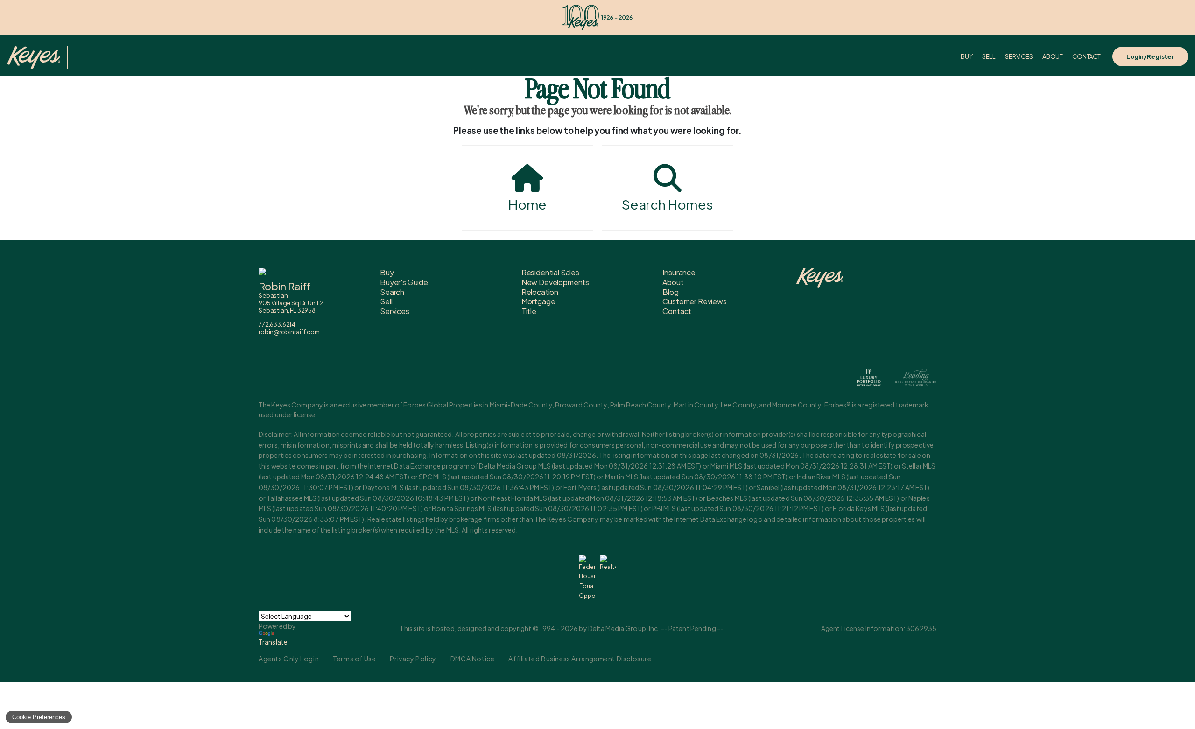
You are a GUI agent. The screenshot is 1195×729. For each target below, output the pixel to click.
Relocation (539, 292)
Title (528, 311)
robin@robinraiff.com (289, 332)
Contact (1086, 56)
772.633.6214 (277, 324)
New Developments (555, 282)
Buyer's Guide (404, 282)
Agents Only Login (289, 658)
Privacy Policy (413, 658)
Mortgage (538, 301)
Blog (670, 292)
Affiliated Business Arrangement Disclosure (579, 658)
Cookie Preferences (38, 717)
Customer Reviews (694, 301)
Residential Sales (550, 272)
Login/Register (1150, 56)
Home (527, 204)
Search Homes (667, 204)
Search (392, 292)
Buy (967, 56)
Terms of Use (354, 658)
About (1052, 56)
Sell (989, 56)
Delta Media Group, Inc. (624, 628)
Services (1019, 56)
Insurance (679, 272)
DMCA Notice (472, 658)
